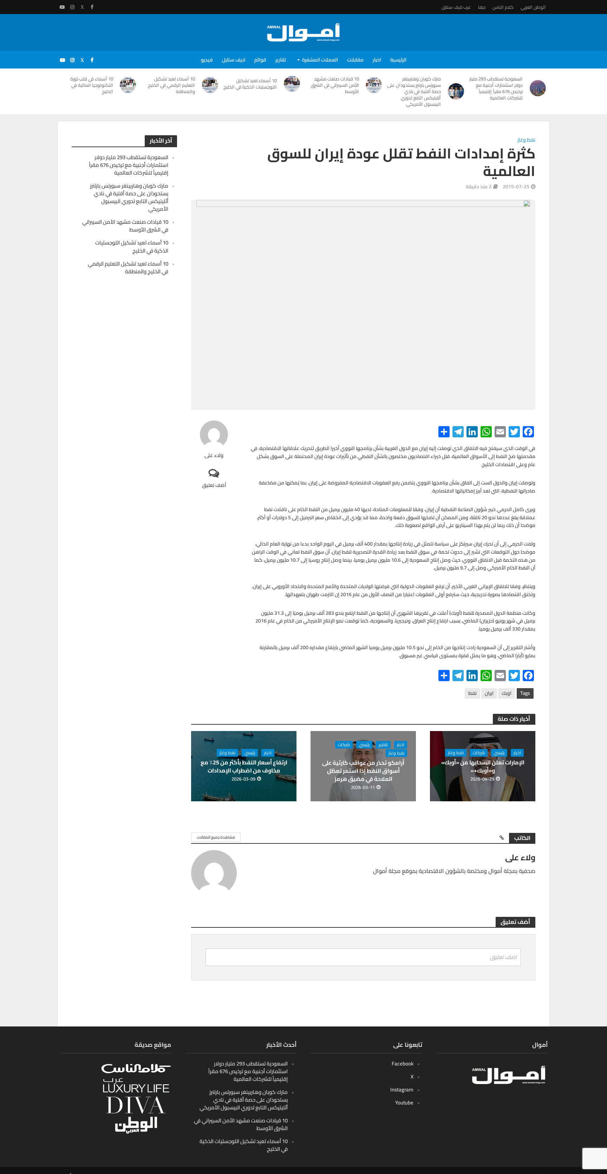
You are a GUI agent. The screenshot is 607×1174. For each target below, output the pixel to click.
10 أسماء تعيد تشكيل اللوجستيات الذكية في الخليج (250, 83)
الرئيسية (398, 59)
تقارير (280, 59)
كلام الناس (503, 7)
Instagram (401, 1089)
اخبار (377, 59)
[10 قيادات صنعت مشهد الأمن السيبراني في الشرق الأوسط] (374, 85)
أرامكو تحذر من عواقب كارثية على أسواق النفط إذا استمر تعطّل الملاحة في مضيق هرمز (363, 771)
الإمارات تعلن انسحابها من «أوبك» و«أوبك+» (482, 766)
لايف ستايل (233, 59)
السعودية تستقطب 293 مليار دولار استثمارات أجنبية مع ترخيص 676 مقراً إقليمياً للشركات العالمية (496, 88)
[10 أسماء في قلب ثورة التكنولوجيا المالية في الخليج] (128, 85)
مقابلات (355, 59)
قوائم (260, 59)
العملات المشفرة (320, 59)
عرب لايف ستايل (456, 7)
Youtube (404, 1102)
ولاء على (213, 455)
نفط (472, 693)
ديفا (481, 7)
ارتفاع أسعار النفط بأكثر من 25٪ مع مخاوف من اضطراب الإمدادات (244, 766)
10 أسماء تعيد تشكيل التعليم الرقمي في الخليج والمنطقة (171, 85)
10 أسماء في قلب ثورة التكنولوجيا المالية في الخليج (91, 85)
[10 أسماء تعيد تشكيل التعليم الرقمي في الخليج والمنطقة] (210, 85)
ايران (489, 693)
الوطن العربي (533, 7)
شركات (479, 753)
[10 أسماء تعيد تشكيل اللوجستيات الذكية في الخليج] (292, 84)
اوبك (506, 693)
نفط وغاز (526, 140)
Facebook (402, 1063)
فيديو (207, 59)
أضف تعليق (214, 485)
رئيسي (499, 753)
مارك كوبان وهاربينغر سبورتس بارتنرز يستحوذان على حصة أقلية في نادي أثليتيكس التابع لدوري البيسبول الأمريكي (414, 91)
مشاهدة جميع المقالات (216, 837)
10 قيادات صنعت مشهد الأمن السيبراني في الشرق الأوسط (335, 85)
